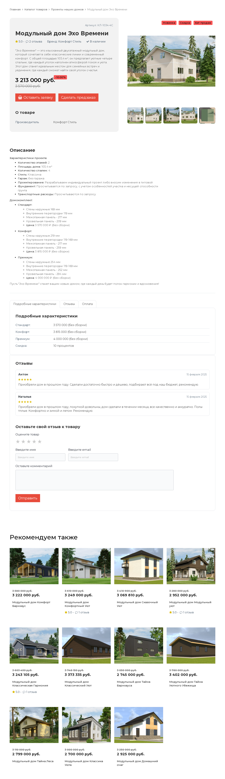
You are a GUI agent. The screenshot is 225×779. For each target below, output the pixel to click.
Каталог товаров (35, 9)
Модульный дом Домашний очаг (137, 763)
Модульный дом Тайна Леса (32, 761)
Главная (15, 9)
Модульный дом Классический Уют (78, 683)
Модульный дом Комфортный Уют (77, 604)
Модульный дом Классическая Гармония (30, 683)
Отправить (27, 498)
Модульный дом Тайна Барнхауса (133, 683)
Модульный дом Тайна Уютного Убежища (186, 683)
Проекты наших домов (67, 9)
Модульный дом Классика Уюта (84, 763)
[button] (211, 61)
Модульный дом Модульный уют (190, 604)
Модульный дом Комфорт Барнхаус (31, 604)
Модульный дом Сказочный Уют (137, 604)
